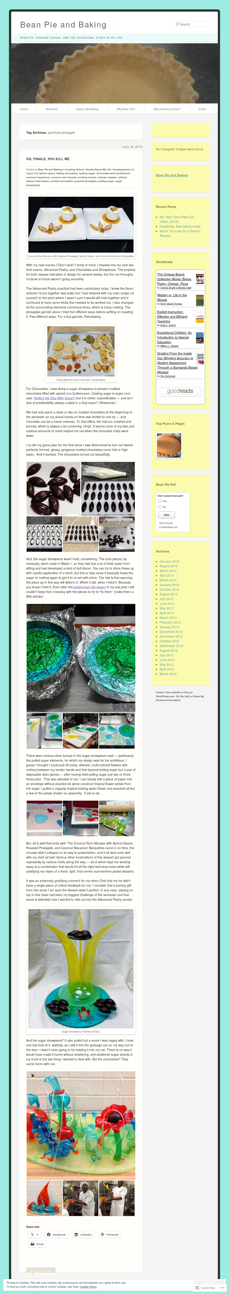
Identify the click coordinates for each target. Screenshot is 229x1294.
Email (202, 109)
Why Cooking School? (167, 109)
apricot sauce (47, 173)
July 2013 (166, 599)
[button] (53, 488)
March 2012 (168, 674)
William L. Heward (169, 346)
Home (24, 109)
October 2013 (169, 589)
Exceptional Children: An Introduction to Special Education (174, 337)
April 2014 (167, 575)
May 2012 (167, 664)
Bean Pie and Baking (63, 24)
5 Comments (41, 1271)
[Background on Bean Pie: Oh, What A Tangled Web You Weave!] (168, 448)
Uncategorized (121, 169)
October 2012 (169, 641)
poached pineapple (85, 181)
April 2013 (167, 613)
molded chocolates (61, 181)
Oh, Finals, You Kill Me (48, 159)
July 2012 (166, 655)
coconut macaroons (38, 177)
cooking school (87, 177)
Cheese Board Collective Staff (175, 287)
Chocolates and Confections (113, 173)
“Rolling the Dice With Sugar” (53, 398)
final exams (42, 181)
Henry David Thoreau (171, 303)
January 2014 (169, 584)
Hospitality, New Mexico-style (180, 226)
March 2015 (168, 570)
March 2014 (168, 580)
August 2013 (169, 594)
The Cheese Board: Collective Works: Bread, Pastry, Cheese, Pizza (174, 279)
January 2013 (169, 627)
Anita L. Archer (168, 325)
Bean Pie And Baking (172, 175)
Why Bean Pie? (126, 109)
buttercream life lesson (89, 587)
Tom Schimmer (167, 376)
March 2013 (168, 617)
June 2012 (167, 659)
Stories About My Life (98, 169)
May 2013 (167, 608)
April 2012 (167, 669)
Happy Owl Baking (87, 109)
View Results (166, 523)
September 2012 (171, 645)
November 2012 (171, 636)
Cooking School (74, 169)
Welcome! (52, 109)
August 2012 (169, 650)
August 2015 (169, 566)
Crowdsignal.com (168, 527)
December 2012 (171, 631)
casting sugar (87, 173)
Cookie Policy (88, 1286)
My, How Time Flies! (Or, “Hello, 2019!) (177, 219)
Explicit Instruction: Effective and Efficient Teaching (172, 316)
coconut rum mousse (63, 177)
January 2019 (169, 561)
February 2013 (170, 622)
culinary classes (107, 177)
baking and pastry (67, 173)
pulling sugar (106, 181)
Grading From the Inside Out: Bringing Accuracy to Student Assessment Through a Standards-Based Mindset (177, 362)
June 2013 (167, 603)
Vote (166, 515)
